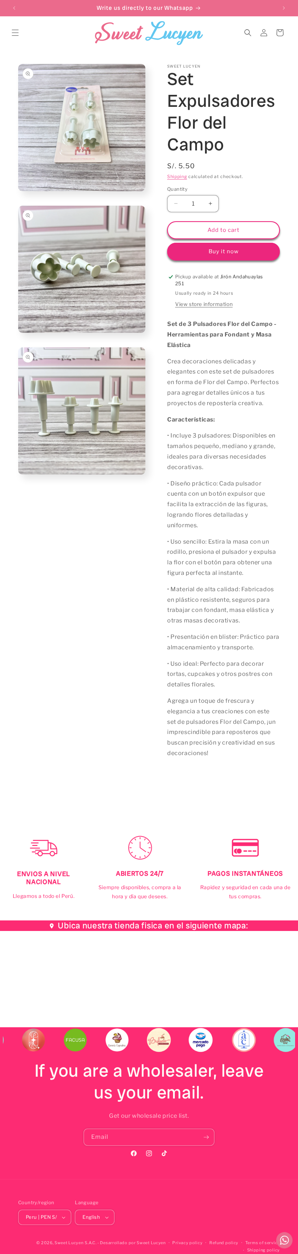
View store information (204, 304)
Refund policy (223, 1242)
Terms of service (262, 1242)
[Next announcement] (284, 8)
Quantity (177, 189)
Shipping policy (263, 1250)
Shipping (177, 176)
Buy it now (224, 251)
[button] (15, 33)
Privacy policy (187, 1242)
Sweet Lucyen (69, 1242)
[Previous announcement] (14, 8)
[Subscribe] (206, 1137)
